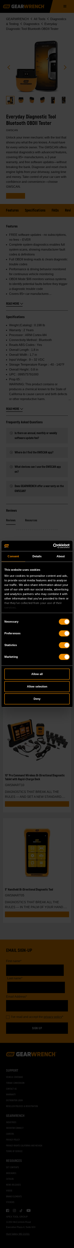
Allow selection (37, 686)
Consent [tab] (13, 556)
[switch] (64, 633)
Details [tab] (37, 556)
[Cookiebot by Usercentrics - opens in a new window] (53, 545)
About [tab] (61, 556)
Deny (37, 698)
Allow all (37, 674)
